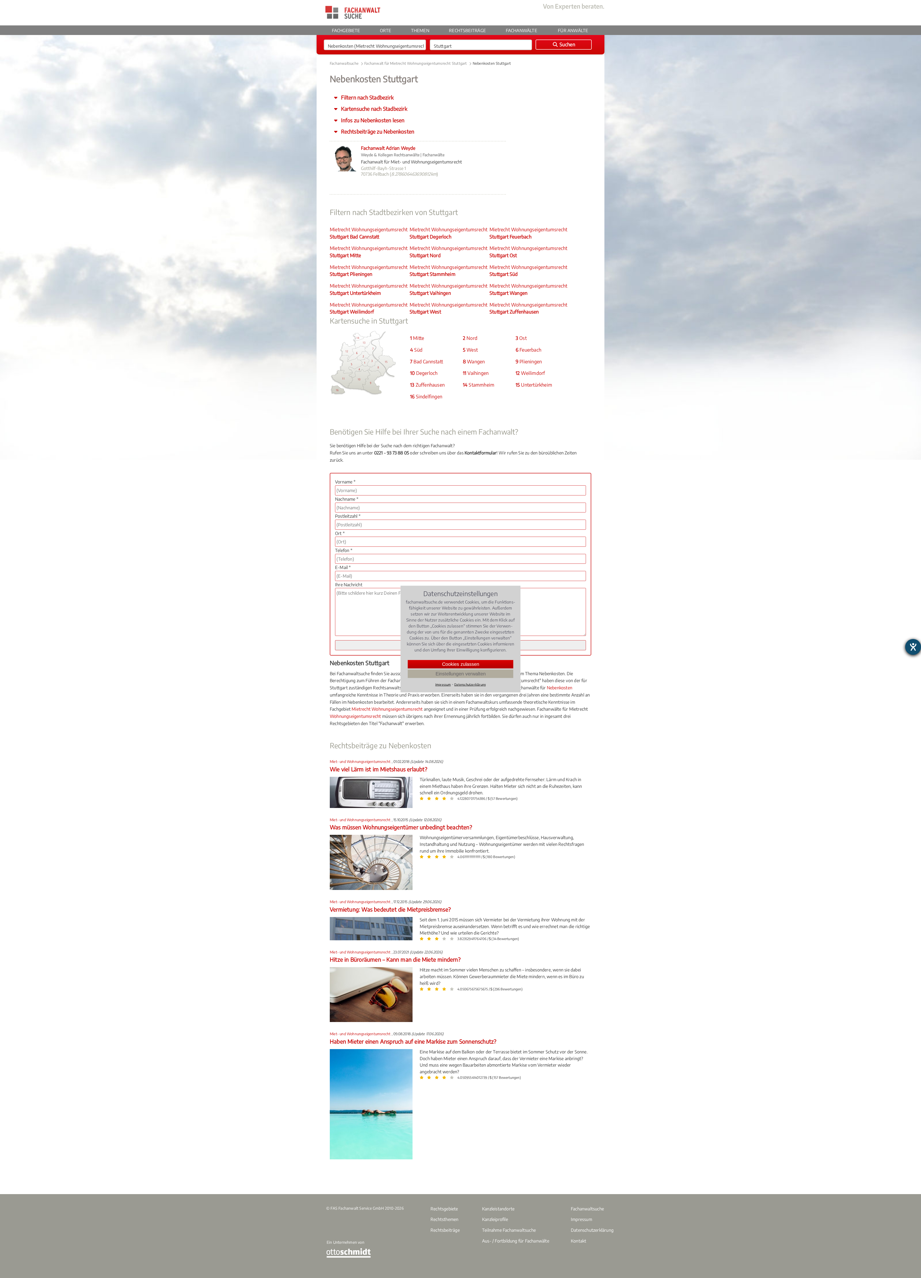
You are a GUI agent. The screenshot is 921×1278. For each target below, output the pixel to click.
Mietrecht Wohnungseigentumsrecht (368, 233)
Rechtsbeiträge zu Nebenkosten (377, 131)
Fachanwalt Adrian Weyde (388, 148)
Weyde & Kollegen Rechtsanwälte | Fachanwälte (402, 154)
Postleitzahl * (347, 516)
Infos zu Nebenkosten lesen (372, 120)
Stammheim (478, 385)
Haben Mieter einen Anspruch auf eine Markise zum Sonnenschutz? (413, 1041)
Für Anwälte (573, 30)
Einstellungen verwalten (461, 673)
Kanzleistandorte (498, 1208)
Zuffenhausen (427, 385)
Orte (385, 30)
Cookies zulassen (460, 664)
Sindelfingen (426, 396)
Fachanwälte (521, 30)
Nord (470, 338)
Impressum (581, 1219)
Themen (420, 30)
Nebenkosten (559, 687)
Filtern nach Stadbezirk (367, 97)
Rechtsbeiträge (467, 30)
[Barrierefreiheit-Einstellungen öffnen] (913, 647)
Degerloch (423, 373)
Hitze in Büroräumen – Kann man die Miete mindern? (395, 959)
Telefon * (343, 550)
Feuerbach (528, 350)
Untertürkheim (534, 385)
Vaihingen (476, 373)
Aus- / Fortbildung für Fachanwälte (515, 1240)
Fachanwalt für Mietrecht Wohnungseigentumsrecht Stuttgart (415, 63)
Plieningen (529, 361)
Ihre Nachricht (348, 584)
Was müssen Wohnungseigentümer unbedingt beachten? (401, 827)
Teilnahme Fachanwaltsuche (509, 1230)
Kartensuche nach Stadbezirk (373, 108)
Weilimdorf (530, 373)
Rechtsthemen (444, 1219)
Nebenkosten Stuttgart (492, 63)
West (470, 350)
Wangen (474, 361)
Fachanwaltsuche (344, 63)
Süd (416, 350)
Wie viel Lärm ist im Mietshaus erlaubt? (378, 769)
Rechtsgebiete (444, 1208)
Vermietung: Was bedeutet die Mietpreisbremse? (390, 909)
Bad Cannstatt (426, 361)
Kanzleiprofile (495, 1219)
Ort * (340, 533)
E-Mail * (343, 567)
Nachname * (346, 499)
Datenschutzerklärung (592, 1230)
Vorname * (345, 481)
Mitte (417, 338)
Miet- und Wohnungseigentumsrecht (361, 761)
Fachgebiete (346, 30)
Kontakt (578, 1240)
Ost (521, 338)
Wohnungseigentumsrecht (355, 716)
